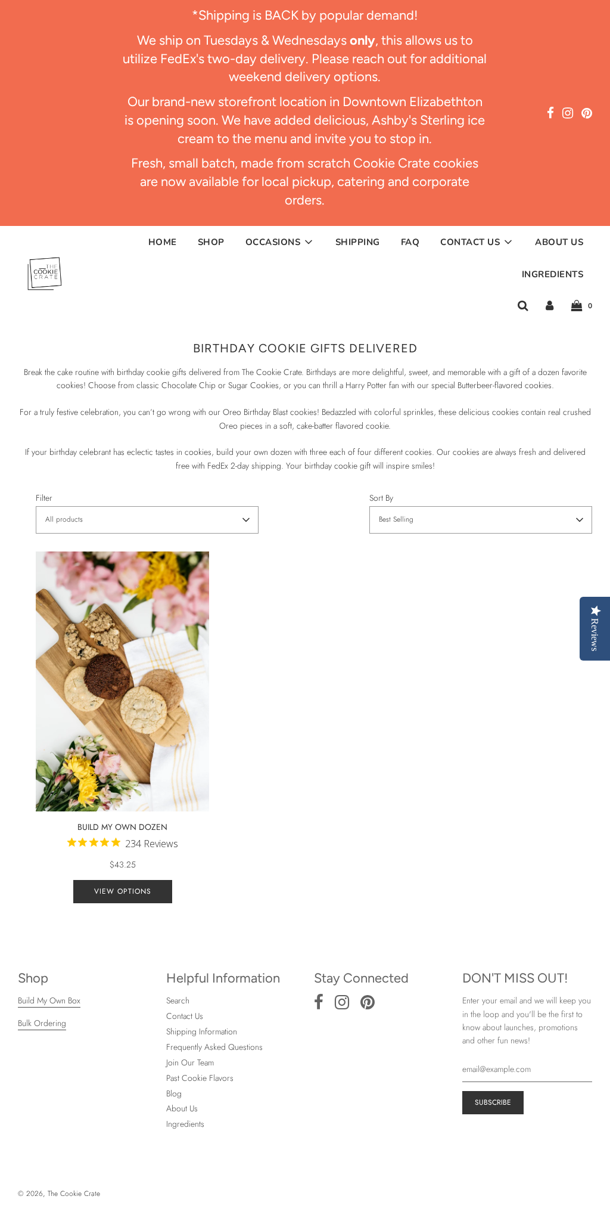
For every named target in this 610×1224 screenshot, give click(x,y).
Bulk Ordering (42, 1023)
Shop (211, 242)
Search (177, 1000)
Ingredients (553, 274)
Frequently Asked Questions (214, 1047)
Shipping (357, 242)
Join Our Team (190, 1062)
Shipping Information (201, 1031)
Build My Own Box (49, 1000)
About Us (559, 242)
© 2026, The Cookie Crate (59, 1193)
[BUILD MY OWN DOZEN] (122, 681)
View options (122, 891)
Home (162, 242)
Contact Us (184, 1016)
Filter (44, 498)
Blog (174, 1093)
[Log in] (549, 305)
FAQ (410, 242)
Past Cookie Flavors (200, 1078)
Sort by (381, 498)
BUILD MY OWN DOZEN (127, 835)
